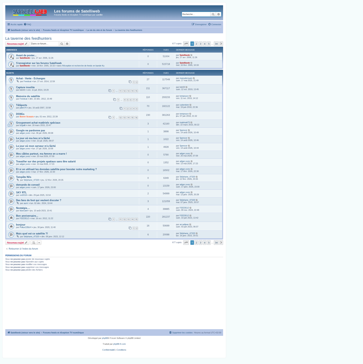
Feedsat (27, 81)
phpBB (105, 338)
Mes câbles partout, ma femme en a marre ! (41, 153)
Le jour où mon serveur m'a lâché (36, 146)
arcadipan (184, 224)
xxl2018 (23, 195)
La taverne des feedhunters (28, 38)
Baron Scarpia (27, 116)
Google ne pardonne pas (30, 130)
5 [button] (208, 43)
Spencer (183, 130)
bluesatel (24, 210)
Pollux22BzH (25, 227)
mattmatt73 (185, 122)
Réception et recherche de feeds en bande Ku (83, 66)
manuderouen (186, 78)
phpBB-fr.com (119, 344)
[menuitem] (27, 24)
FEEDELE (184, 208)
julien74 (23, 108)
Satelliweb (25, 58)
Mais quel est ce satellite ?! (32, 233)
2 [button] (196, 43)
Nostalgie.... (23, 208)
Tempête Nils (23, 177)
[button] (186, 43)
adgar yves (25, 133)
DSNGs (20, 114)
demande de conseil (28, 184)
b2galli (22, 125)
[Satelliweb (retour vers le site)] (30, 11)
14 (132, 91)
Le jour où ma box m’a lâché (33, 138)
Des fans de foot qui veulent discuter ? (38, 200)
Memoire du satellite (28, 96)
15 (136, 91)
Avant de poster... (26, 55)
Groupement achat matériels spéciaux (38, 122)
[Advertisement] (114, 300)
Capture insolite (25, 87)
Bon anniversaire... (27, 215)
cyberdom (184, 105)
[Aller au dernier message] (191, 55)
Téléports (21, 105)
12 (124, 91)
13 (128, 91)
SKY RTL (21, 192)
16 (136, 117)
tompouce (184, 96)
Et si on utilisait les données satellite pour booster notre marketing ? (56, 169)
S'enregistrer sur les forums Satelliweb (39, 63)
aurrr (26, 203)
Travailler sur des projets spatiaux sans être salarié (46, 161)
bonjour (20, 224)
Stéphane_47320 (31, 180)
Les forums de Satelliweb (77, 11)
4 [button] (204, 43)
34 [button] (216, 43)
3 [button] (200, 43)
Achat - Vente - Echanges (30, 78)
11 (120, 91)
